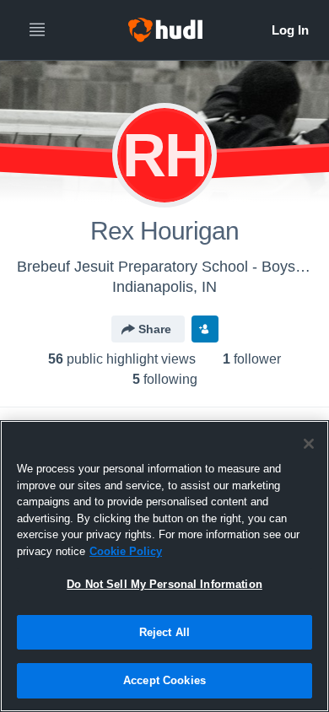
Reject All (164, 632)
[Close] (308, 443)
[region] (164, 566)
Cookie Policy (125, 551)
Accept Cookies (164, 680)
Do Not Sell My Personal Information (164, 584)
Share (154, 329)
